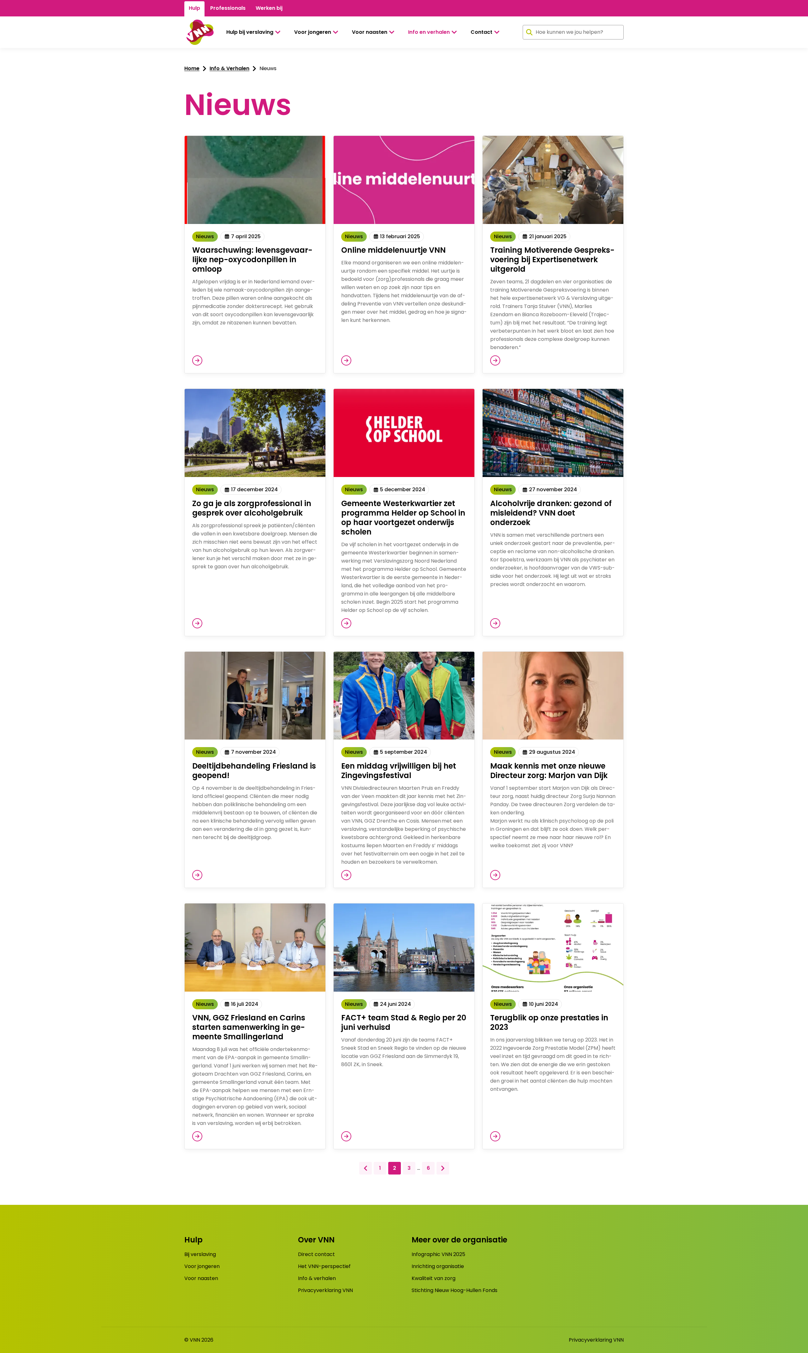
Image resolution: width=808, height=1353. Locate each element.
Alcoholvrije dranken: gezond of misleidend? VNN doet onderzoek (551, 513)
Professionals (228, 8)
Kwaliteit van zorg (433, 1278)
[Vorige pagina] (365, 1168)
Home (191, 68)
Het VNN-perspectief (324, 1266)
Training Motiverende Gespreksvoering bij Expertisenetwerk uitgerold (552, 259)
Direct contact (316, 1254)
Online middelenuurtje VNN (393, 250)
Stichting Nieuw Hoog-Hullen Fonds (454, 1290)
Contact (481, 32)
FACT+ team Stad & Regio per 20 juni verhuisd (403, 1022)
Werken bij (269, 8)
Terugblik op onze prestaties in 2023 (549, 1022)
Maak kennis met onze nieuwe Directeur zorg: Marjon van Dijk (549, 771)
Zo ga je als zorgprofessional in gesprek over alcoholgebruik (251, 508)
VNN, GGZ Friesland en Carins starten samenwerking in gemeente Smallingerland (248, 1027)
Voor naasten (369, 32)
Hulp (194, 8)
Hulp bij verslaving (249, 32)
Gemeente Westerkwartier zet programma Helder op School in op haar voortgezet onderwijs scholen (403, 517)
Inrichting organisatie (438, 1266)
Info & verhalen (317, 1278)
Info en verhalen (429, 32)
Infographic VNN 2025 (438, 1254)
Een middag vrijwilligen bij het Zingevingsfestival (398, 771)
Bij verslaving (200, 1254)
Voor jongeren (312, 32)
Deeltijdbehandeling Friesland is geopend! (254, 771)
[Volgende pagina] (443, 1168)
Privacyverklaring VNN (325, 1290)
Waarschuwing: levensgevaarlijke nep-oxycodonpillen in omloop (252, 259)
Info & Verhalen (229, 68)
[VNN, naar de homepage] (199, 32)
